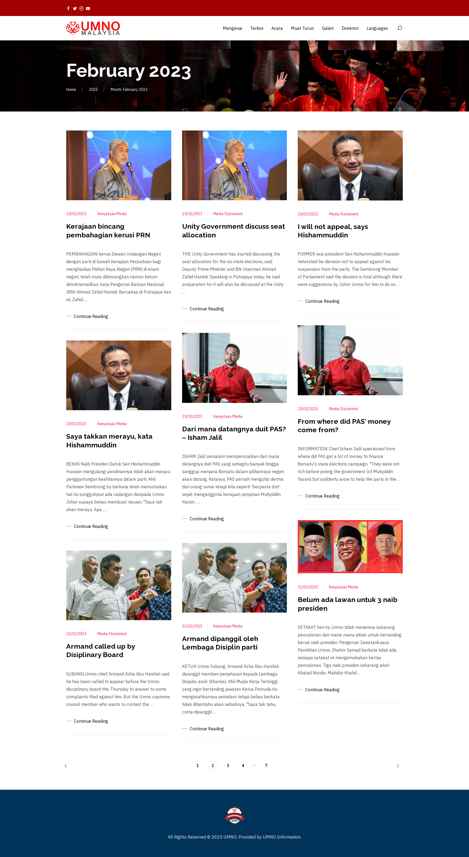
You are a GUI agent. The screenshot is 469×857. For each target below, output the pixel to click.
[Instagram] (81, 8)
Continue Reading (91, 316)
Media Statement (112, 633)
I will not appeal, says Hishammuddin (333, 230)
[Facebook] (68, 8)
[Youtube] (88, 8)
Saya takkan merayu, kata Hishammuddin (109, 440)
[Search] (399, 28)
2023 (93, 89)
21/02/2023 (308, 587)
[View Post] (118, 165)
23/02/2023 (76, 213)
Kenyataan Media (112, 213)
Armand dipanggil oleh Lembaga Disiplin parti (220, 643)
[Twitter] (75, 8)
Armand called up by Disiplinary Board (100, 650)
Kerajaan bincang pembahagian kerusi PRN (108, 230)
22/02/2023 (76, 633)
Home (71, 89)
